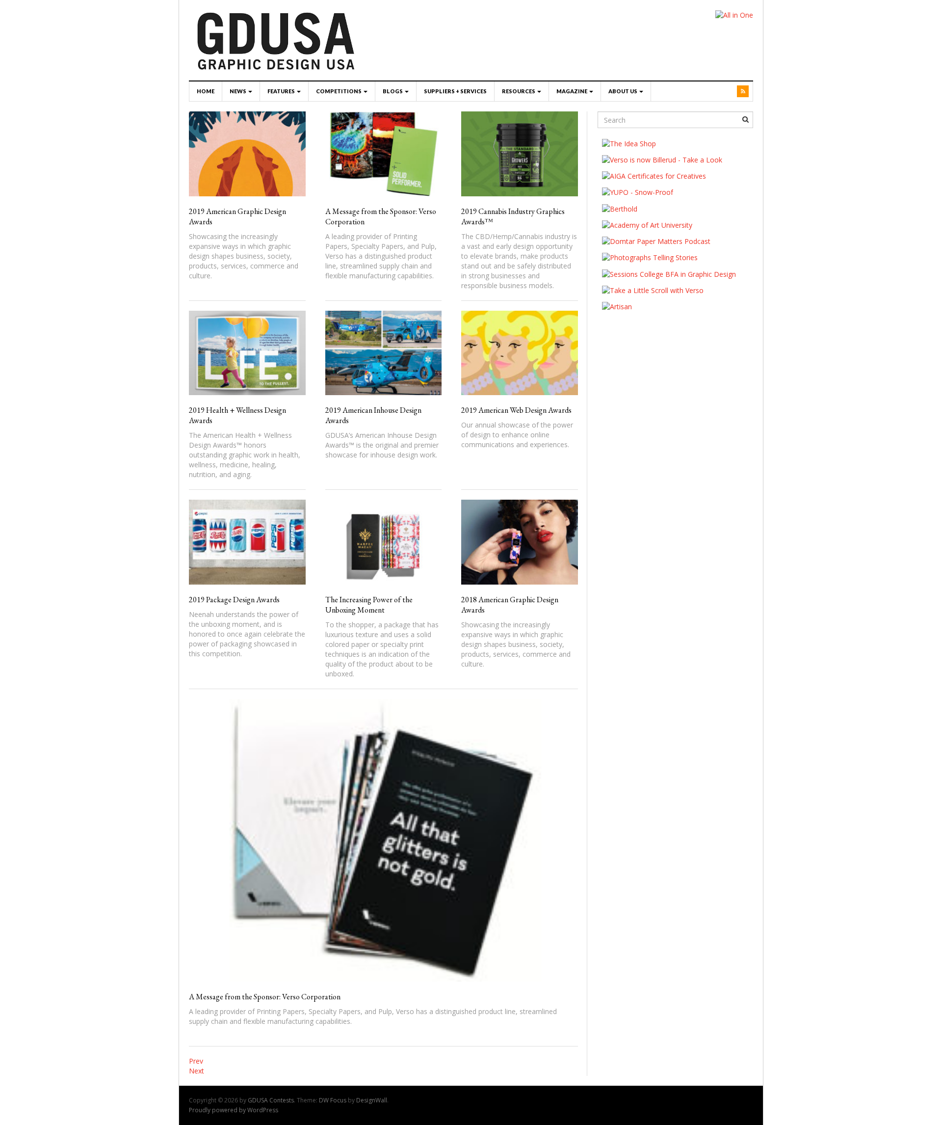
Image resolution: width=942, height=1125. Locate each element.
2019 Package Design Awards (234, 599)
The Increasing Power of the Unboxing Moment (369, 604)
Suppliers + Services (455, 91)
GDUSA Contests (271, 1100)
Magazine (572, 91)
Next (196, 1070)
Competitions (339, 91)
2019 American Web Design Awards (516, 410)
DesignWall (371, 1100)
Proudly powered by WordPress (233, 1110)
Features (281, 91)
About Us (623, 91)
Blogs (393, 91)
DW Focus (332, 1100)
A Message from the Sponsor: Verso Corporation (264, 996)
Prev (196, 1061)
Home (205, 91)
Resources (519, 91)
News (238, 91)
